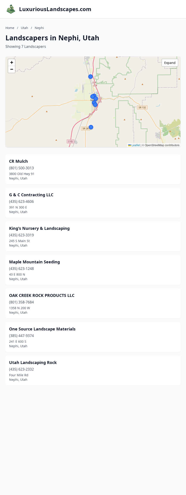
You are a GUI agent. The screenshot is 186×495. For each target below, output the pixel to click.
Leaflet (135, 145)
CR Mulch (18, 161)
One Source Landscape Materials (42, 329)
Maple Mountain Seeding (34, 261)
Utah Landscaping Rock (33, 362)
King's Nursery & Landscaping (39, 228)
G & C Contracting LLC (31, 194)
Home (9, 28)
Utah (24, 28)
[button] (90, 76)
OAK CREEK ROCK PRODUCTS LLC (41, 295)
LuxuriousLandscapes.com (55, 9)
